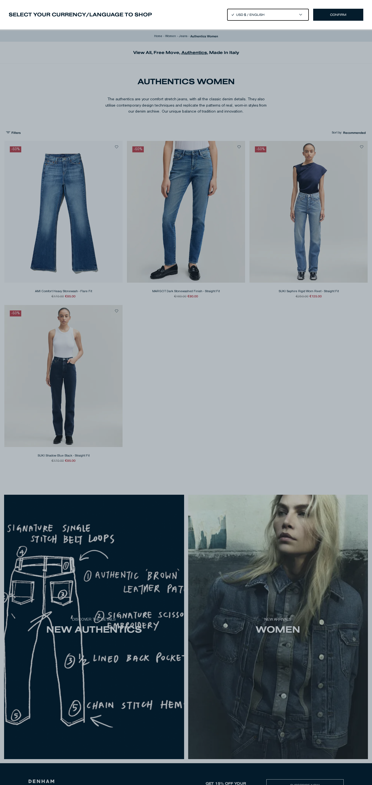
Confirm (338, 15)
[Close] (186, 392)
